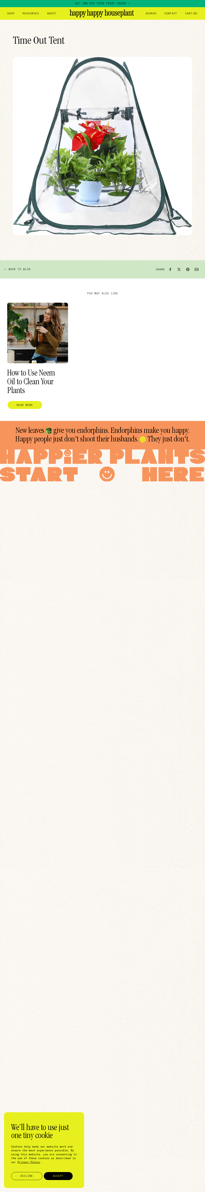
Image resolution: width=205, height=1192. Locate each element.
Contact (170, 13)
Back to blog (20, 269)
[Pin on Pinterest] (187, 269)
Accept (58, 1175)
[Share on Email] (196, 269)
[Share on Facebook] (170, 269)
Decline (26, 1175)
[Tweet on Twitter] (179, 269)
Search (151, 13)
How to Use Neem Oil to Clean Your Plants (31, 382)
